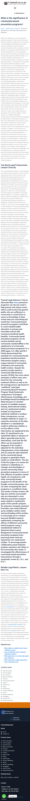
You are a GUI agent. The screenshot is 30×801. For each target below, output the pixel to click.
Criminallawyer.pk (7, 725)
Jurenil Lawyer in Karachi (13, 28)
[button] (15, 8)
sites (16, 302)
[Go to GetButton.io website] (4, 799)
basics (15, 630)
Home (2, 28)
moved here (9, 607)
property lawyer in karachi (15, 624)
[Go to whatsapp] (4, 796)
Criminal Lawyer (18, 797)
